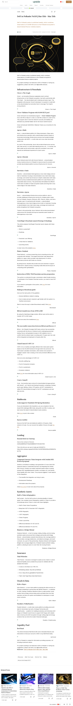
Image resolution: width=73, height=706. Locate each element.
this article (23, 486)
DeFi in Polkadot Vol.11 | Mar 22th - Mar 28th (36, 649)
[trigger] (10, 1)
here (34, 248)
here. (49, 304)
